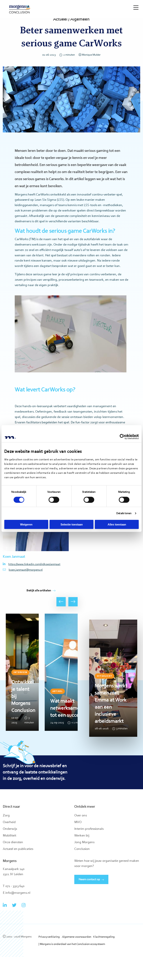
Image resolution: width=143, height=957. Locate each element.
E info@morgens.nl (16, 893)
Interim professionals (89, 829)
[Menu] (135, 5)
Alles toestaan (117, 524)
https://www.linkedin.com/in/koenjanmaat (34, 564)
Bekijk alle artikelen (39, 590)
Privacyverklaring (49, 936)
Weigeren (26, 524)
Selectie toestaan (72, 524)
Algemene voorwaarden (76, 936)
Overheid (9, 822)
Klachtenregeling (104, 936)
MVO (78, 822)
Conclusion (82, 849)
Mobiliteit (9, 835)
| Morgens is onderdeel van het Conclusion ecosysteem (72, 944)
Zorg (6, 815)
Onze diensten (13, 842)
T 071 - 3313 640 (13, 886)
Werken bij (81, 835)
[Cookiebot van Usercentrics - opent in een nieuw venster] (122, 436)
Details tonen (123, 513)
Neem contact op (89, 879)
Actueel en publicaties (18, 849)
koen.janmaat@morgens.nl (26, 569)
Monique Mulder (91, 55)
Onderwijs (10, 829)
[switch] (54, 500)
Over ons (80, 815)
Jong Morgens (84, 842)
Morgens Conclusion (19, 9)
